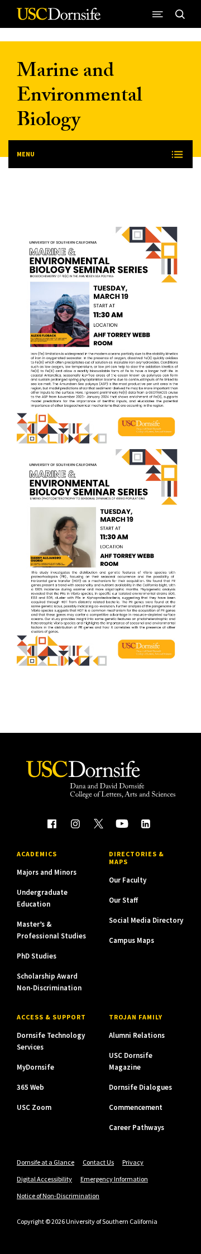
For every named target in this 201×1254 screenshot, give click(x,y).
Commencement (135, 1107)
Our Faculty (127, 880)
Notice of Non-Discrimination (58, 1195)
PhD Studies (36, 956)
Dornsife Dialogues (140, 1087)
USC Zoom (34, 1107)
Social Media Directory (146, 920)
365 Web (30, 1087)
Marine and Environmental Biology (79, 97)
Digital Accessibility (44, 1179)
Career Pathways (136, 1127)
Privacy (132, 1162)
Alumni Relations (137, 1035)
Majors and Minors (46, 872)
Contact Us (98, 1162)
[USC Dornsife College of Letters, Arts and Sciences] (58, 18)
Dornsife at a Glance (45, 1162)
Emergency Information (114, 1179)
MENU (26, 154)
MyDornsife (35, 1067)
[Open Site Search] (179, 14)
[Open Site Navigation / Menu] (157, 14)
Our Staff (123, 900)
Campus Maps (131, 940)
